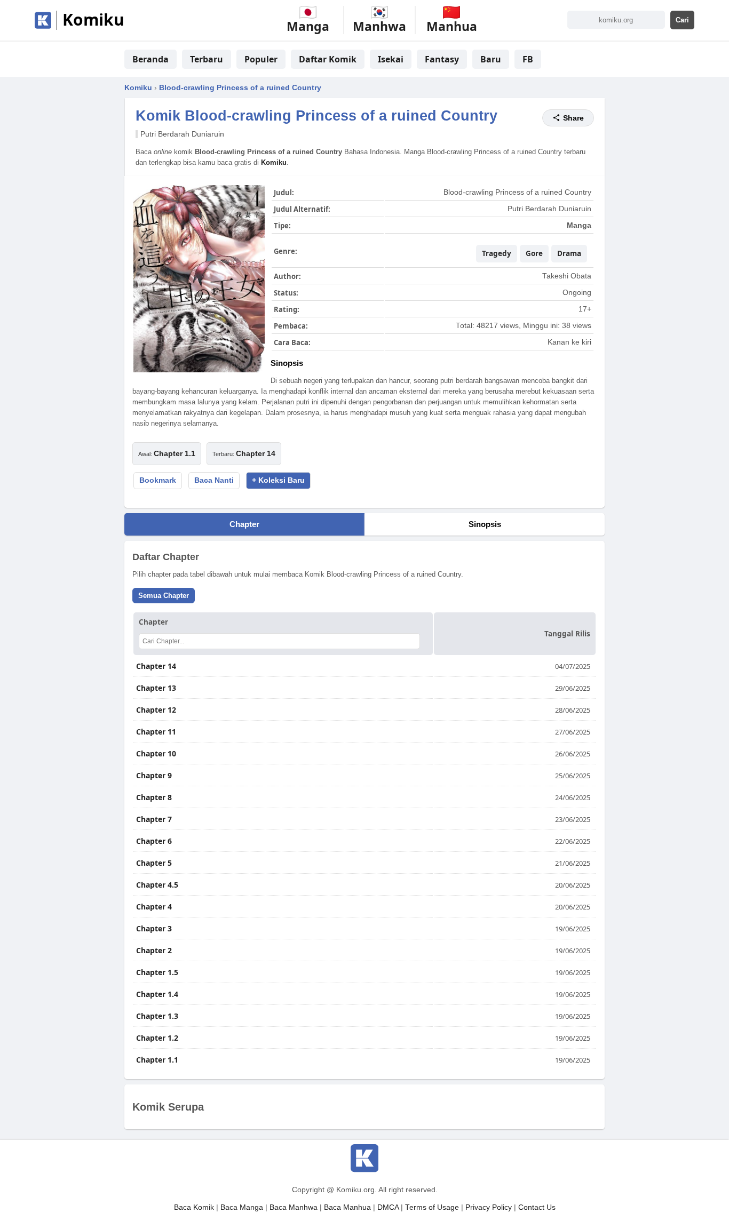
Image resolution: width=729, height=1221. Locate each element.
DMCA (388, 1207)
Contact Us (537, 1207)
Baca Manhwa (294, 1207)
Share (573, 118)
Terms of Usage (432, 1207)
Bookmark (157, 480)
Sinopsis (485, 524)
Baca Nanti (214, 480)
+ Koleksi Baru (278, 480)
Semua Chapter (163, 596)
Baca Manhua (347, 1207)
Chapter (244, 524)
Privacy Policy (488, 1207)
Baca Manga (241, 1207)
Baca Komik (194, 1207)
